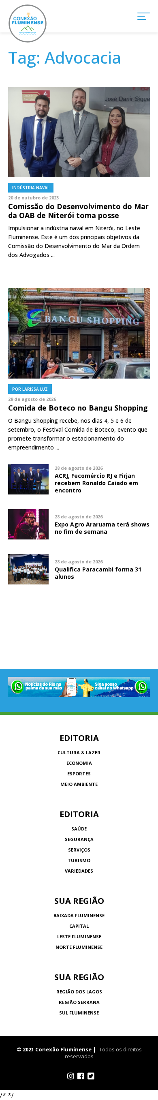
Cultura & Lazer (79, 752)
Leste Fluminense (79, 936)
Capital (79, 926)
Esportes (79, 773)
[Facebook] (80, 1076)
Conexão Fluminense (27, 23)
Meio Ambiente (79, 784)
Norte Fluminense (79, 947)
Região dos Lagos (79, 992)
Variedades (79, 871)
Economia (79, 763)
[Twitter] (91, 1076)
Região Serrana (79, 1002)
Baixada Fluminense (79, 915)
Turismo (79, 860)
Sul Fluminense (79, 1013)
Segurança (79, 839)
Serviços (79, 850)
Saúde (79, 829)
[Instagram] (70, 1076)
